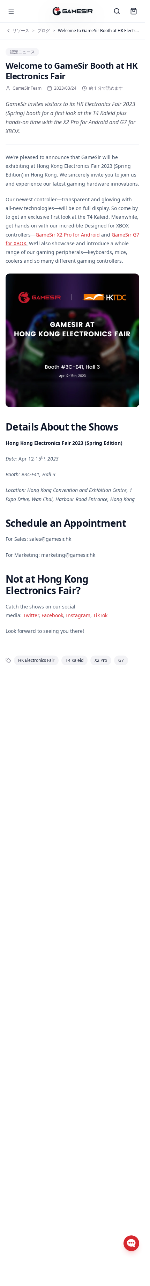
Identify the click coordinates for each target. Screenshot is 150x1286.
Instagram (78, 615)
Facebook (52, 615)
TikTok (100, 615)
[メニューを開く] (11, 11)
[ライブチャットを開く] (131, 1243)
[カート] (133, 11)
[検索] (116, 11)
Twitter (31, 615)
